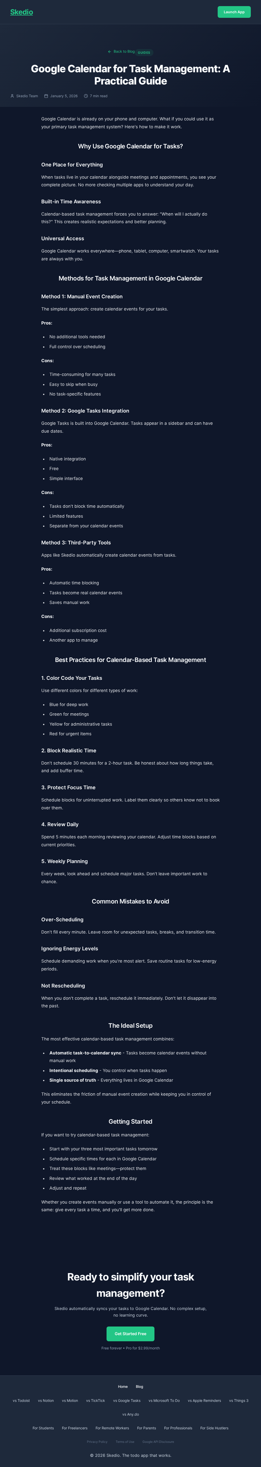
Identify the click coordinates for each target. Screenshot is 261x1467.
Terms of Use (125, 1442)
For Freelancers (74, 1428)
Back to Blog (124, 51)
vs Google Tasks (126, 1400)
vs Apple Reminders (204, 1400)
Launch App (234, 12)
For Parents (146, 1428)
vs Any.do (130, 1414)
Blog (139, 1386)
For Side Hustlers (214, 1428)
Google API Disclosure (158, 1442)
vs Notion (46, 1400)
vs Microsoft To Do (164, 1400)
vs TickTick (95, 1400)
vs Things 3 (239, 1400)
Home (123, 1386)
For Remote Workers (112, 1428)
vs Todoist (21, 1400)
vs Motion (70, 1400)
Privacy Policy (97, 1442)
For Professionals (178, 1428)
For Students (43, 1428)
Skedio (21, 12)
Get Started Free (130, 1333)
